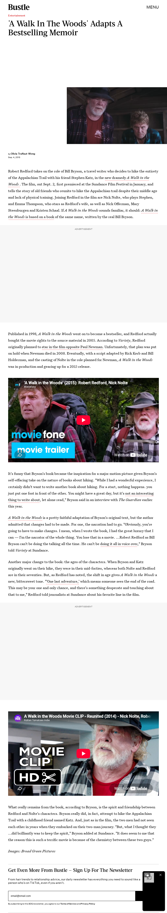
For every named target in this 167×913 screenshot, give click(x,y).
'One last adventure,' (62, 581)
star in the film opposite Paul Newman (72, 346)
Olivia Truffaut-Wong (23, 153)
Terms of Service (68, 903)
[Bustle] (19, 7)
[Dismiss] (160, 874)
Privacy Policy (88, 903)
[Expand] (147, 874)
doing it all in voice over (118, 543)
